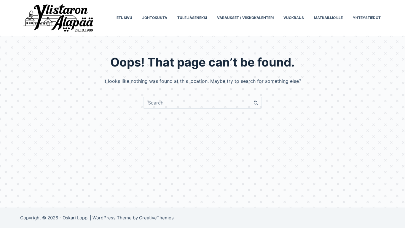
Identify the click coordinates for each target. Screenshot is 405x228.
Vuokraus (293, 17)
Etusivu (124, 17)
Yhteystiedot (367, 17)
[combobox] (196, 103)
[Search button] (256, 102)
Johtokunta (154, 17)
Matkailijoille (328, 17)
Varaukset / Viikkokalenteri (245, 17)
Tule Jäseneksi (192, 17)
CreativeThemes (156, 218)
